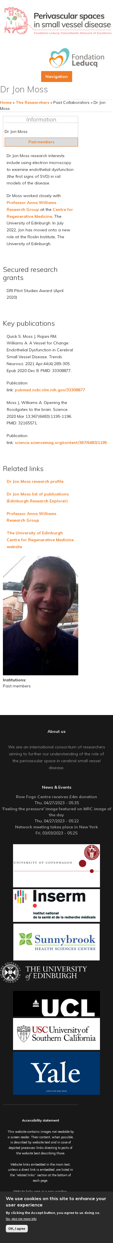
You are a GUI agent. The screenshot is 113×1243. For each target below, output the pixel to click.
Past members (41, 142)
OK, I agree (16, 1228)
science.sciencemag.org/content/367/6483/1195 (61, 442)
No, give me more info (21, 1219)
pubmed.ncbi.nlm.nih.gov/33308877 (50, 389)
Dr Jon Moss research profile (35, 481)
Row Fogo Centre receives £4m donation (56, 796)
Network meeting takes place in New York (56, 827)
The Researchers (32, 102)
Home (6, 102)
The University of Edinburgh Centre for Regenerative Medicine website (40, 539)
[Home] (58, 21)
